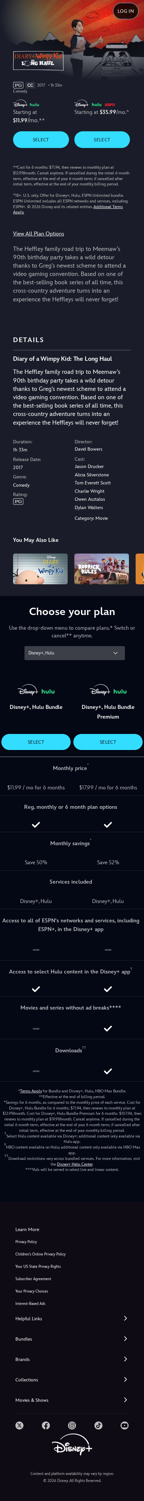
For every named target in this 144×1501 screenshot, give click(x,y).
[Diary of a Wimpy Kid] (40, 569)
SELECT (41, 139)
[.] (19, 1425)
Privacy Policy (26, 1242)
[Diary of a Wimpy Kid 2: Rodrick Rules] (101, 569)
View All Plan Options (38, 234)
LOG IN (126, 11)
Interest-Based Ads (30, 1304)
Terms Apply (31, 1091)
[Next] (132, 568)
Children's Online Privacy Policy (40, 1254)
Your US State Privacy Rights (38, 1266)
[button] (72, 1319)
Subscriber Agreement (33, 1279)
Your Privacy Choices (31, 1291)
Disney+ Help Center (74, 1164)
